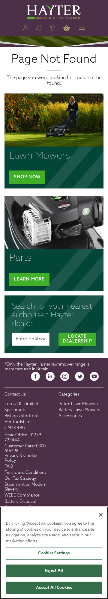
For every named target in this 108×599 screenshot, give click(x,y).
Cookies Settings (54, 553)
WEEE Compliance (22, 495)
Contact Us (15, 394)
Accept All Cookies (54, 588)
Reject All (54, 571)
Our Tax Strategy (20, 478)
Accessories (70, 416)
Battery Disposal (20, 502)
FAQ (8, 466)
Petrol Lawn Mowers (78, 404)
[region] (54, 552)
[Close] (100, 514)
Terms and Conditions (25, 472)
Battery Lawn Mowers (79, 410)
